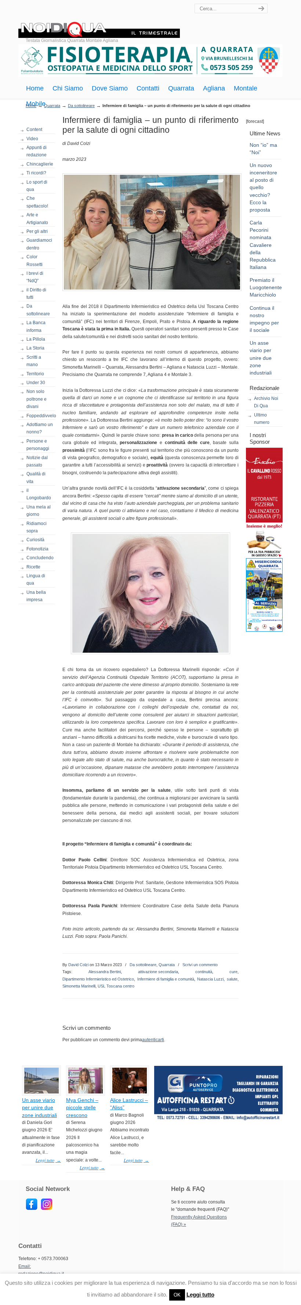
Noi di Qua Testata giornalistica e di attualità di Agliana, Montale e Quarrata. (99, 20)
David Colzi (78, 964)
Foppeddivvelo (40, 415)
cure (233, 971)
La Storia (35, 348)
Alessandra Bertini (104, 971)
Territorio (35, 373)
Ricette (33, 567)
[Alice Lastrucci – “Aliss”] (129, 1092)
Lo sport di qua (36, 186)
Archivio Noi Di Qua (266, 402)
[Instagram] (46, 1208)
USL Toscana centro (116, 986)
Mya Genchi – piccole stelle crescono (82, 1107)
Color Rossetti (34, 260)
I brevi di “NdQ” (34, 277)
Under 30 (35, 382)
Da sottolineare (81, 105)
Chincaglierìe (39, 164)
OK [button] (177, 1295)
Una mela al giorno (38, 510)
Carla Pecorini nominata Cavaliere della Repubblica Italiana (263, 245)
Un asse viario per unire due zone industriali (261, 358)
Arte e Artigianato (37, 218)
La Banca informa (36, 326)
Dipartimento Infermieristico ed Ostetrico (98, 979)
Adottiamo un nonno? (39, 428)
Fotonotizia (37, 549)
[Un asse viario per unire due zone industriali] (41, 1092)
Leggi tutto (200, 1294)
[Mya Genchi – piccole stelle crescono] (85, 1092)
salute (232, 979)
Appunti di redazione (36, 151)
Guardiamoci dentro (39, 244)
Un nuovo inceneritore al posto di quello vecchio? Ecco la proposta (263, 187)
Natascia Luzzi (210, 979)
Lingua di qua (35, 579)
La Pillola (35, 339)
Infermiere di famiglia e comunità (165, 979)
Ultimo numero (261, 418)
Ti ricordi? (36, 172)
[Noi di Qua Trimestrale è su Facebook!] (31, 1208)
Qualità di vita (36, 477)
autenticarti (153, 1039)
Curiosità (35, 539)
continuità (203, 971)
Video (32, 138)
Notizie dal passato (37, 461)
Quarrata (167, 964)
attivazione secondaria (158, 971)
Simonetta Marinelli (78, 986)
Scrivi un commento (200, 964)
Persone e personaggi (37, 445)
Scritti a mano (33, 361)
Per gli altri (37, 231)
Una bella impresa (36, 596)
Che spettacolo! (37, 202)
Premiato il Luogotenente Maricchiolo (266, 287)
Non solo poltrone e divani (36, 399)
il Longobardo (38, 494)
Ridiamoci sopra (36, 527)
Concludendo (40, 557)
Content (34, 129)
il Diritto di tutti (36, 293)
